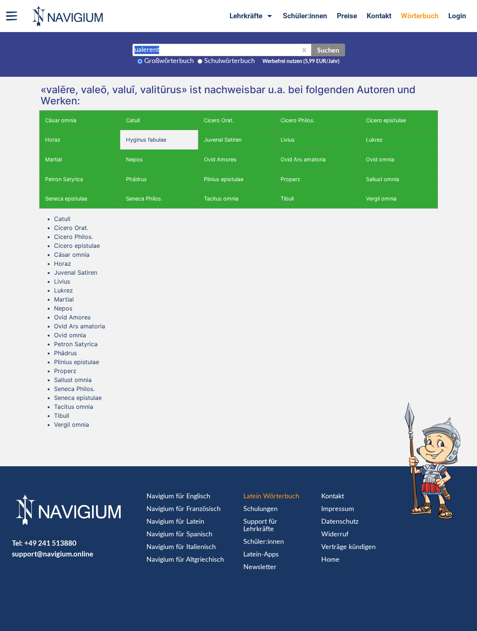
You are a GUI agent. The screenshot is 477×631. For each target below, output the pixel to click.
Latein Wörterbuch (271, 496)
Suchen (328, 50)
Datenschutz (339, 521)
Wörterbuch (420, 16)
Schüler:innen (305, 16)
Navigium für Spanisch (179, 534)
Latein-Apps (261, 554)
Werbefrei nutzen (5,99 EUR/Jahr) (300, 61)
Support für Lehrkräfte (260, 525)
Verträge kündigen (348, 547)
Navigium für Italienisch (181, 547)
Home (330, 559)
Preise (347, 16)
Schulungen (260, 509)
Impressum (337, 509)
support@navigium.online (52, 553)
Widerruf (334, 534)
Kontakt (379, 16)
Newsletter (260, 567)
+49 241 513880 (50, 543)
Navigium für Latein (175, 521)
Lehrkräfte (246, 16)
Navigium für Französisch (183, 509)
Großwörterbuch (169, 61)
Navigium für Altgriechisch (185, 559)
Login (457, 16)
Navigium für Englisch (178, 496)
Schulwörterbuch (229, 61)
